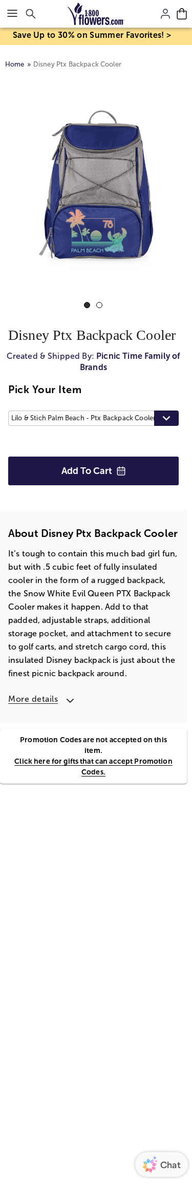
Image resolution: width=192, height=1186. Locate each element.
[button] (93, 418)
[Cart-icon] (182, 14)
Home (15, 64)
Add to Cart (86, 471)
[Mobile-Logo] (96, 14)
